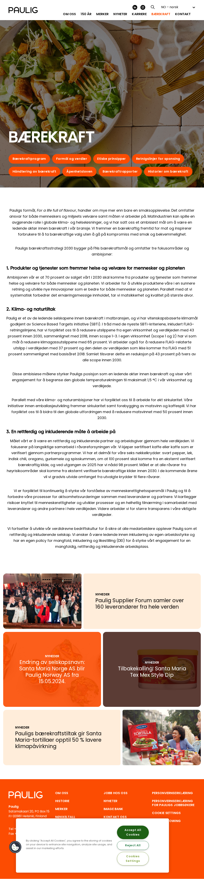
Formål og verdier (71, 158)
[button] (15, 847)
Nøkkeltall (65, 817)
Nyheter (110, 801)
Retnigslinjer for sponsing (158, 158)
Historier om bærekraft (168, 171)
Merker (61, 809)
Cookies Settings (133, 858)
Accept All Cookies (133, 832)
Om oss (61, 793)
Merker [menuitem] (102, 14)
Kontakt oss (115, 817)
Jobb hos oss (116, 793)
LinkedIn (134, 7)
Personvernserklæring (172, 793)
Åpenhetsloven (79, 171)
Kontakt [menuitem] (183, 14)
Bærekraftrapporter (120, 171)
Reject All (132, 845)
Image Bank (113, 809)
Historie (62, 801)
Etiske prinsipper (111, 158)
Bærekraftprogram (29, 158)
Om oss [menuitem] (69, 14)
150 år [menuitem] (86, 14)
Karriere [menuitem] (139, 14)
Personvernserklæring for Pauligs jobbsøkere (173, 803)
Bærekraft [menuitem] (160, 14)
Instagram (142, 7)
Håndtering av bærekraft (34, 171)
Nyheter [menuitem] (120, 14)
